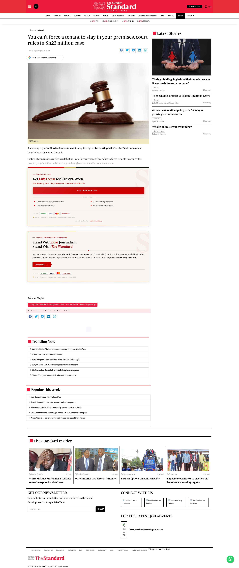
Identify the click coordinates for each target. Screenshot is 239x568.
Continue (41, 264)
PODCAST (171, 16)
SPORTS (105, 16)
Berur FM (144, 21)
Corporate (35, 550)
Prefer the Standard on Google (44, 57)
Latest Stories (169, 33)
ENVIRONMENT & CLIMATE (148, 16)
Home (32, 30)
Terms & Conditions (139, 550)
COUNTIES (57, 16)
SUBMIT (100, 509)
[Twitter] (155, 502)
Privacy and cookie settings (159, 549)
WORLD (87, 16)
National (40, 30)
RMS (111, 550)
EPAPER (180, 16)
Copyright (102, 550)
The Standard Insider (52, 441)
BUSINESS (77, 16)
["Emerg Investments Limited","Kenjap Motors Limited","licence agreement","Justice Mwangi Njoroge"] (62, 305)
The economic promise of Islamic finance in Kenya (181, 95)
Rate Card (60, 550)
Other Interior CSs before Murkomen (96, 478)
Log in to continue (96, 221)
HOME (48, 16)
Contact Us (48, 550)
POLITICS (67, 16)
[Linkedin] (177, 502)
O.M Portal (90, 550)
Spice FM (129, 21)
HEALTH (96, 16)
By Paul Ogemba (34, 51)
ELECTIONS (131, 16)
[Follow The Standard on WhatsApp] (230, 559)
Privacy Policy (122, 550)
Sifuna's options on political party (140, 478)
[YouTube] (200, 502)
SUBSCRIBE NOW (194, 6)
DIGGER (190, 16)
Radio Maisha (111, 21)
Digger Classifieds (140, 530)
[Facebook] (132, 502)
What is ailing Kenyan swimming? (172, 126)
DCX (80, 550)
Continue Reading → (88, 190)
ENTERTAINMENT (118, 16)
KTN (162, 16)
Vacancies (72, 550)
